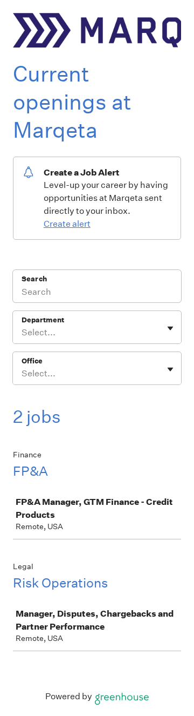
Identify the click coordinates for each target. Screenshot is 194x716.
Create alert (67, 224)
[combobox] (22, 333)
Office (32, 361)
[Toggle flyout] (170, 328)
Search (34, 278)
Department (43, 320)
